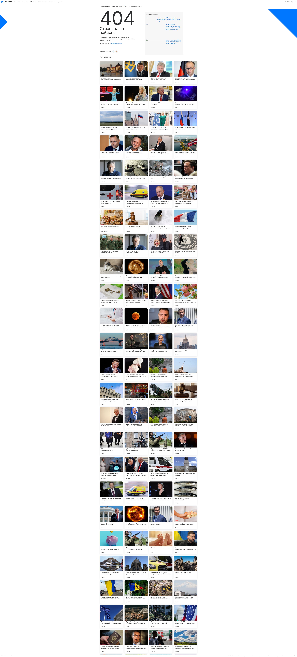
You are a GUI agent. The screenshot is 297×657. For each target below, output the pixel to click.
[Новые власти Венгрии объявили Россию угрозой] (185, 443)
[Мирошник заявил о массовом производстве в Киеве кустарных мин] (111, 171)
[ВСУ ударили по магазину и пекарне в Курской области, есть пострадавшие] (160, 567)
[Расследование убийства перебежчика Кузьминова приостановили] (136, 221)
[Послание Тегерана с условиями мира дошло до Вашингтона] (160, 641)
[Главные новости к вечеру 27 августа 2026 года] (111, 245)
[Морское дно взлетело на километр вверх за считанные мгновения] (185, 641)
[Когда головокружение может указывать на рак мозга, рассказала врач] (111, 468)
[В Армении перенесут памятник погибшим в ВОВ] (185, 468)
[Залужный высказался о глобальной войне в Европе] (136, 72)
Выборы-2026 (106, 6)
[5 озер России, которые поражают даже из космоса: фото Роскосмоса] (185, 270)
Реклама (13, 655)
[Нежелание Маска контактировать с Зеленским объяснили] (185, 171)
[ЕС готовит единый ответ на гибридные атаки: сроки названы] (111, 616)
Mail (2, 655)
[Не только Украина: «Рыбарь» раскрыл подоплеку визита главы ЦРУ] (136, 344)
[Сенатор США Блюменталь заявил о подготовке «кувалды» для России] (185, 616)
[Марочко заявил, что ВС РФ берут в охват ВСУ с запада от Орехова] (160, 443)
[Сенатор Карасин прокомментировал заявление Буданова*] (160, 320)
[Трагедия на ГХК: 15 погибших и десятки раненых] (111, 196)
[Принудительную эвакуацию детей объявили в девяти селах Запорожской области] (111, 592)
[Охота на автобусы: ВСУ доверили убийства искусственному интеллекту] (136, 245)
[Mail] (2, 2)
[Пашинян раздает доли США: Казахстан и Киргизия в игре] (185, 592)
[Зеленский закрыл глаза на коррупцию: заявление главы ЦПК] (185, 542)
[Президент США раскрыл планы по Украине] (160, 97)
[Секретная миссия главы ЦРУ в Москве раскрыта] (160, 517)
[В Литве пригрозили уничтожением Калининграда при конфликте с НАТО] (111, 72)
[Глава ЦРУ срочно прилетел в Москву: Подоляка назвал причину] (185, 320)
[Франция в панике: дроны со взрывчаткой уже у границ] (185, 221)
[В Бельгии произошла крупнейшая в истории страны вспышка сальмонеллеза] (185, 517)
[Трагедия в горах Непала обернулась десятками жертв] (160, 369)
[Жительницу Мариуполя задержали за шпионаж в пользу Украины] (160, 592)
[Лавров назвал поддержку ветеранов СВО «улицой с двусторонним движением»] (136, 419)
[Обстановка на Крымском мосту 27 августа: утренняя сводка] (111, 344)
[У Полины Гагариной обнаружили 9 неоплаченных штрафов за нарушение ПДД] (160, 493)
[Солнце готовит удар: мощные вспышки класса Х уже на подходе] (136, 517)
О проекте (234, 655)
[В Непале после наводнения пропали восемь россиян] (160, 419)
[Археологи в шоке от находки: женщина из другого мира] (111, 295)
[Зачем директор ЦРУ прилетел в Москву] (185, 245)
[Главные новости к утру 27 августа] (160, 171)
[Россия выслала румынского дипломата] (185, 344)
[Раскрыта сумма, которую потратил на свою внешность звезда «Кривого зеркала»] (136, 147)
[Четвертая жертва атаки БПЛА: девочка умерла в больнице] (136, 196)
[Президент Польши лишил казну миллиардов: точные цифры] (111, 147)
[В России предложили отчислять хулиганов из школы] (111, 443)
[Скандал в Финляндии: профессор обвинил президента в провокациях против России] (136, 641)
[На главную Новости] (7, 2)
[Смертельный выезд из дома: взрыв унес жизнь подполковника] (136, 493)
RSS (230, 655)
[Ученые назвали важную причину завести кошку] (111, 270)
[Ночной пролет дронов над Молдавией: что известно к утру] (136, 592)
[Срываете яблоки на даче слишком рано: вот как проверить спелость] (185, 295)
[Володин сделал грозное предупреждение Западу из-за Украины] (160, 147)
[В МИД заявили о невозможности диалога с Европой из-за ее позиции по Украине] (136, 567)
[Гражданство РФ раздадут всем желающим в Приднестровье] (111, 641)
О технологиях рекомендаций (244, 655)
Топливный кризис (136, 6)
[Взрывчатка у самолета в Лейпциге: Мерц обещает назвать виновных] (185, 72)
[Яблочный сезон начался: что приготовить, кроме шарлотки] (111, 221)
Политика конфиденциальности (259, 655)
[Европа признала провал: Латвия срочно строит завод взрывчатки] (185, 147)
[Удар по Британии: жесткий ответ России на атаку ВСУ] (136, 122)
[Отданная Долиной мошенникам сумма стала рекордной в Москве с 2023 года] (136, 97)
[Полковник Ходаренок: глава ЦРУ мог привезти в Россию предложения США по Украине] (111, 493)
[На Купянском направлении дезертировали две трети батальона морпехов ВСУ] (136, 542)
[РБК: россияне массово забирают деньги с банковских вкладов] (111, 542)
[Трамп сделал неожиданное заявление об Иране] (111, 517)
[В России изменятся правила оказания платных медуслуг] (111, 320)
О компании (7, 655)
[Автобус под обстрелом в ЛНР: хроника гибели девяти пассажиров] (160, 468)
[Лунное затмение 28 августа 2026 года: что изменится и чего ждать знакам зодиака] (136, 320)
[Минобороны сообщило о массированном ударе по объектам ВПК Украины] (111, 122)
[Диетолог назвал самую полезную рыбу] (185, 493)
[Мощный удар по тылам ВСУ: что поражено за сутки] (136, 394)
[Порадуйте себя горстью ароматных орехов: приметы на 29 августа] (136, 616)
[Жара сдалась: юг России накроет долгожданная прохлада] (136, 295)
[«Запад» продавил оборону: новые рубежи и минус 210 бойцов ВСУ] (160, 616)
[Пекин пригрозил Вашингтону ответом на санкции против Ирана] (185, 419)
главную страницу (116, 43)
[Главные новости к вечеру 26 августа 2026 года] (111, 567)
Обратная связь (285, 655)
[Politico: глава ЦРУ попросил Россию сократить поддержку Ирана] (160, 295)
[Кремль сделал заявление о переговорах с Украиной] (160, 72)
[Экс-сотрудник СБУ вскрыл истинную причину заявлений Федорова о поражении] (160, 270)
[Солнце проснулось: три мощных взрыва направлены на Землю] (136, 270)
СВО (126, 6)
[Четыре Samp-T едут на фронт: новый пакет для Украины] (160, 394)
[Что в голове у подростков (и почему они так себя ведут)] (185, 196)
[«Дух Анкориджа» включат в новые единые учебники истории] (136, 468)
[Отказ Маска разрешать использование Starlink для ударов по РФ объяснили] (111, 369)
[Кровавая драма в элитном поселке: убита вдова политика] (185, 97)
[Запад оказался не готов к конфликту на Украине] (185, 567)
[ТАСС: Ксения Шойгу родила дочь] (160, 542)
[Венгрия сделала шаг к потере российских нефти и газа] (111, 394)
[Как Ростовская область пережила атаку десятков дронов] (160, 221)
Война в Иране (117, 6)
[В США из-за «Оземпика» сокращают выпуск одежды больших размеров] (160, 122)
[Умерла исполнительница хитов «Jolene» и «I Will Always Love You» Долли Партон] (111, 97)
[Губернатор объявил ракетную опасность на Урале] (136, 443)
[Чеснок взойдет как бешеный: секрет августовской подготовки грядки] (136, 369)
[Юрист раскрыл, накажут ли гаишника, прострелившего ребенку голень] (185, 394)
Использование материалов (274, 655)
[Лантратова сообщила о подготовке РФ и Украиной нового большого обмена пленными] (160, 344)
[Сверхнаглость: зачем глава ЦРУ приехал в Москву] (185, 122)
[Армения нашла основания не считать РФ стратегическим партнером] (160, 196)
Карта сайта (293, 655)
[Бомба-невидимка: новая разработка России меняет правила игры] (185, 369)
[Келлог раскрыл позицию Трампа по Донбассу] (111, 419)
